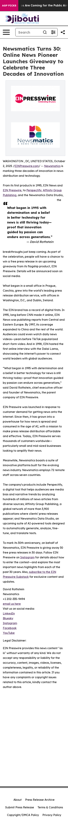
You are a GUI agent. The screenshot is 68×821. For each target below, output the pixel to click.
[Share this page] (62, 32)
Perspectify (33, 190)
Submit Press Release (19, 807)
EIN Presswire (12, 190)
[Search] (45, 32)
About (17, 799)
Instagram (27, 557)
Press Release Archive (40, 799)
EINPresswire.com (26, 166)
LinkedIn (9, 613)
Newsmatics (52, 166)
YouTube (9, 633)
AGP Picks (9, 5)
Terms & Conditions (50, 807)
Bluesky (8, 618)
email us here (12, 603)
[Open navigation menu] (6, 32)
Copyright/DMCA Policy (23, 815)
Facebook (10, 628)
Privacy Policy (51, 815)
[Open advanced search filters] (53, 32)
